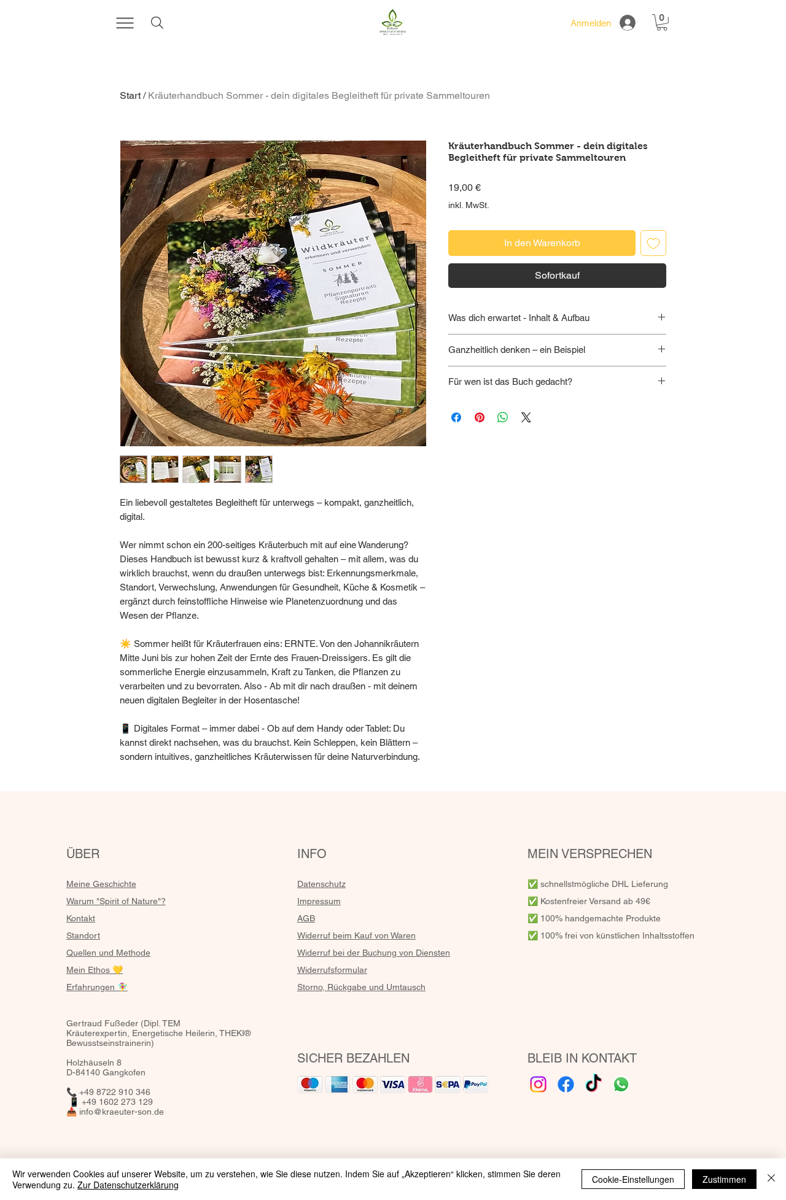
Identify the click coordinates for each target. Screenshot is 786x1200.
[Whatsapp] (621, 1084)
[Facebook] (566, 1084)
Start (130, 95)
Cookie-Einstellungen (633, 1179)
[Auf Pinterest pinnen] (479, 417)
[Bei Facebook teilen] (456, 417)
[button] (662, 22)
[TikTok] (593, 1084)
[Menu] (124, 22)
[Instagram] (538, 1084)
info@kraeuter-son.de (121, 1112)
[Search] (157, 22)
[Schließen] (771, 1179)
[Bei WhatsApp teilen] (503, 417)
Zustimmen (724, 1179)
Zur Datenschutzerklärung (128, 1185)
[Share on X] (526, 417)
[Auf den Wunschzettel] (653, 243)
